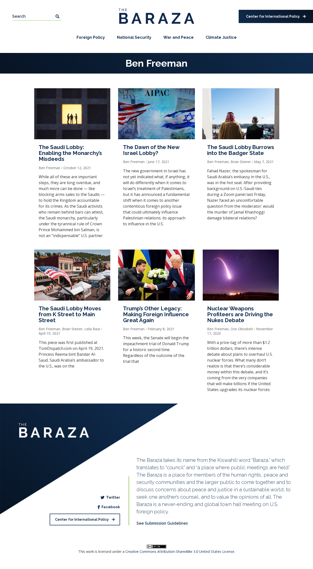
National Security (134, 37)
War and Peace (178, 37)
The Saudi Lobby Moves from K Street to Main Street (70, 314)
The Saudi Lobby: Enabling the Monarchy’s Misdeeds (70, 153)
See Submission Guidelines (162, 523)
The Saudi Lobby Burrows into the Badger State (240, 150)
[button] (276, 16)
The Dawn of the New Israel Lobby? (151, 150)
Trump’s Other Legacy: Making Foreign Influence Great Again (156, 314)
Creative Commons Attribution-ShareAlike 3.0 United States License (179, 551)
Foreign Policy (91, 37)
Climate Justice (221, 37)
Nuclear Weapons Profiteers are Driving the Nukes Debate (240, 314)
